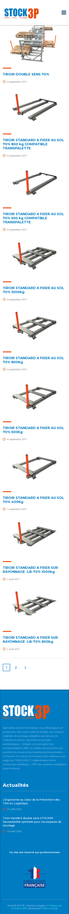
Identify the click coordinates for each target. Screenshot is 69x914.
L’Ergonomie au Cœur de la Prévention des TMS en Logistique (31, 801)
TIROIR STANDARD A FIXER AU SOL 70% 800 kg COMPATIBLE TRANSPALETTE (33, 144)
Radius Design (49, 908)
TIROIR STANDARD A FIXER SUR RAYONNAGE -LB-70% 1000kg (30, 570)
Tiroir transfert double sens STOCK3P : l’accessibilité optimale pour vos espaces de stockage (32, 821)
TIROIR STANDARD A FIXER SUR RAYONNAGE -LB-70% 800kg (30, 640)
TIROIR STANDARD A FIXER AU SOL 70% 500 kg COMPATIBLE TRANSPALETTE (33, 218)
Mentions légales (37, 905)
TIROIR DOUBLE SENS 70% (26, 74)
